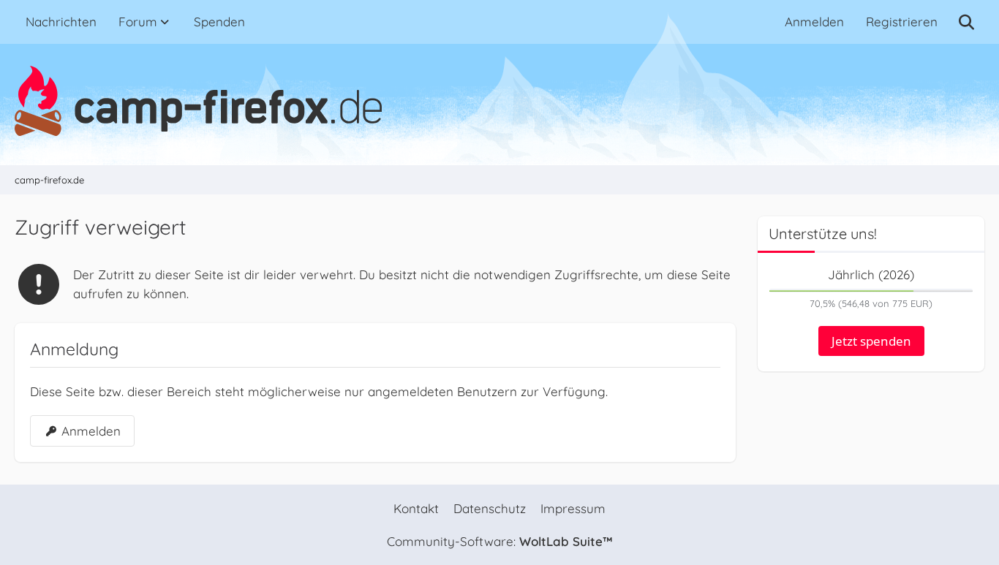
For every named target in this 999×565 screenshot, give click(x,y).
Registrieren (902, 21)
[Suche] (966, 22)
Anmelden (814, 21)
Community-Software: (499, 541)
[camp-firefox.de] (499, 101)
